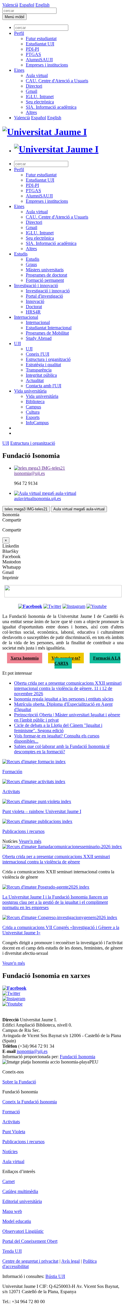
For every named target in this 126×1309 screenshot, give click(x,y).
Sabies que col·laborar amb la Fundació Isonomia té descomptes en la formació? (62, 749)
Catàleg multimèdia (20, 1191)
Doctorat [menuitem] (34, 306)
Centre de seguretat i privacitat (30, 1261)
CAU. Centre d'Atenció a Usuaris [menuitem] (57, 80)
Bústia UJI (55, 1276)
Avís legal (70, 1261)
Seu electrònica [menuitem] (40, 101)
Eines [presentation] (19, 70)
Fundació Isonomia (77, 1056)
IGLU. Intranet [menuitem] (40, 96)
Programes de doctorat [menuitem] (46, 274)
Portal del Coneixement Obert (29, 1241)
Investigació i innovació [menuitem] (36, 285)
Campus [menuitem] (33, 406)
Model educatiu (16, 1221)
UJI (5, 443)
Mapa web (12, 1211)
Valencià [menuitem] (10, 4)
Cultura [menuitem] (33, 412)
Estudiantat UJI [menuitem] (40, 43)
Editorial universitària (22, 1201)
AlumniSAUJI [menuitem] (39, 59)
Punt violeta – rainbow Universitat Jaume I (41, 811)
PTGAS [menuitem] (33, 54)
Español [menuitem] (26, 4)
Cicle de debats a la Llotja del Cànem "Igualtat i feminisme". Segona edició (58, 728)
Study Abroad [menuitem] (39, 338)
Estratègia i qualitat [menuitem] (43, 364)
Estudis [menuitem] (21, 253)
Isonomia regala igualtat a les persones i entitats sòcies (63, 698)
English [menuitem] (42, 4)
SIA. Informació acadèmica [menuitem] (51, 107)
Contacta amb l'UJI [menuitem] (43, 385)
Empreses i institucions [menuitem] (47, 64)
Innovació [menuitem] (35, 301)
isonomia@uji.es (32, 1051)
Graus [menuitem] (31, 264)
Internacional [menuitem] (26, 317)
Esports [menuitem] (33, 417)
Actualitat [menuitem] (35, 380)
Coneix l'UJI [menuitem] (37, 354)
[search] (29, 11)
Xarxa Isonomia (25, 658)
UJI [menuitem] (17, 343)
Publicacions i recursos (23, 831)
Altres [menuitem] (31, 112)
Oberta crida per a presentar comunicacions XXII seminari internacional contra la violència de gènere (56, 859)
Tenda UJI (12, 1251)
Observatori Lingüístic (23, 1231)
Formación (12, 771)
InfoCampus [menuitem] (37, 422)
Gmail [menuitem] (31, 91)
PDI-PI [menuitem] (32, 49)
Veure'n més (30, 841)
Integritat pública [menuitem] (41, 375)
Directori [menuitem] (34, 85)
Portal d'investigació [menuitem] (44, 296)
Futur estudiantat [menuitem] (41, 38)
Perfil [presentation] (19, 33)
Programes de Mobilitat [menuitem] (47, 332)
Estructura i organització (32, 443)
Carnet (8, 1181)
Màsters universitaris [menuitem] (45, 269)
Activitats (11, 791)
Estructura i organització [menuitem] (48, 359)
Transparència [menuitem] (39, 369)
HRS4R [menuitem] (33, 311)
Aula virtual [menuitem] (37, 75)
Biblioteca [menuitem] (35, 401)
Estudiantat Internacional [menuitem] (48, 327)
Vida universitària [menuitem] (30, 390)
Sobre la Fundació (19, 1081)
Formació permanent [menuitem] (45, 280)
